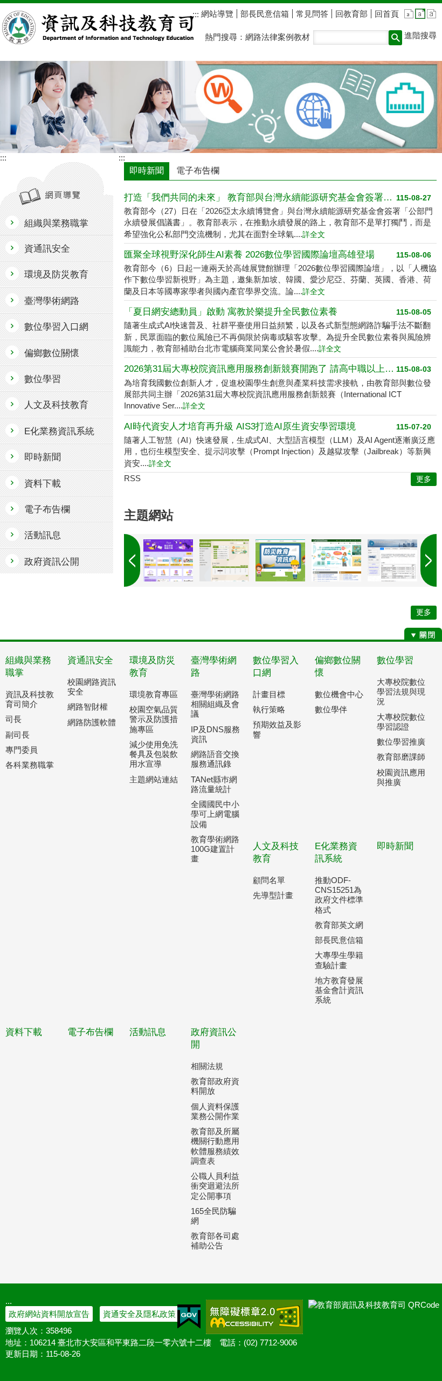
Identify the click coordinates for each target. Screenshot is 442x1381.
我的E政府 (189, 1317)
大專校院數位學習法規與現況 (401, 691)
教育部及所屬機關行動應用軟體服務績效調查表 (215, 1146)
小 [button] (408, 13)
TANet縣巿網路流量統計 (214, 784)
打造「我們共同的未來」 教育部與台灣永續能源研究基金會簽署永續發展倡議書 (260, 197)
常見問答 (312, 13)
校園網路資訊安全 (91, 686)
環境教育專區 (153, 694)
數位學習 (395, 660)
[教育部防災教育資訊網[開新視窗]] (280, 560)
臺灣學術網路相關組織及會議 (215, 704)
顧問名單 (269, 880)
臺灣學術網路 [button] (51, 301)
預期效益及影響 (277, 729)
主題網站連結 (153, 779)
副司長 (17, 734)
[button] (395, 37)
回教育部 (351, 13)
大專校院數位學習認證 (401, 721)
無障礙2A (254, 1317)
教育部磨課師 (401, 756)
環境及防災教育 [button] (56, 274)
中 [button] (420, 14)
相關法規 (207, 1066)
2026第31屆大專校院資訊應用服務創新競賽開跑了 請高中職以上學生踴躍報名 (260, 369)
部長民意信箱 (264, 13)
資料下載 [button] (42, 483)
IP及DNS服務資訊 (215, 734)
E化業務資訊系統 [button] (59, 431)
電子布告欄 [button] (47, 509)
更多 (423, 612)
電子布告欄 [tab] (197, 170)
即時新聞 (395, 846)
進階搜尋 (420, 35)
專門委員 (21, 749)
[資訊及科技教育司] (221, 107)
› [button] (132, 560)
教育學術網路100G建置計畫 (215, 849)
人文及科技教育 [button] (56, 405)
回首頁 (387, 13)
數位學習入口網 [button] (56, 327)
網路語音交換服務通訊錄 (215, 759)
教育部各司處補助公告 (215, 1240)
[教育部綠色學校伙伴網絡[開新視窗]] (336, 560)
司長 (13, 719)
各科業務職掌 (29, 764)
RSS (132, 478)
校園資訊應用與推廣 (401, 777)
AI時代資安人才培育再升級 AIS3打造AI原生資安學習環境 (240, 426)
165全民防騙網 (213, 1215)
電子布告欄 (90, 1032)
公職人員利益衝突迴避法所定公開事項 (215, 1185)
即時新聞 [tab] (146, 170)
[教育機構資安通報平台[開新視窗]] (392, 560)
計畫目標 (269, 694)
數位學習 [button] (42, 379)
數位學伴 (331, 709)
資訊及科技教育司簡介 (29, 699)
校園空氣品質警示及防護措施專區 (153, 719)
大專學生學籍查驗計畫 (339, 959)
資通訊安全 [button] (47, 249)
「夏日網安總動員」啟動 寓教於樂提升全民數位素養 (230, 312)
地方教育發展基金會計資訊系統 (339, 990)
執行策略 (269, 709)
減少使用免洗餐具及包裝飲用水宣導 (153, 754)
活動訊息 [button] (42, 535)
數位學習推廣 (401, 741)
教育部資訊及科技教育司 (99, 27)
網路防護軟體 (91, 722)
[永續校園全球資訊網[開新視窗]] (224, 560)
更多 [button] (423, 479)
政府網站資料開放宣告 (49, 1313)
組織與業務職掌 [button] (56, 223)
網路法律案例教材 (277, 36)
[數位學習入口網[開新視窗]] (168, 560)
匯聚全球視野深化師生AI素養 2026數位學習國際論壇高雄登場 (249, 254)
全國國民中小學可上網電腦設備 (215, 814)
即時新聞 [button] (42, 457)
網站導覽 (216, 13)
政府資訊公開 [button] (51, 562)
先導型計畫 (273, 895)
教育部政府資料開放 (215, 1086)
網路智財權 (87, 706)
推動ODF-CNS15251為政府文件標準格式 (339, 895)
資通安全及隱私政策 (139, 1313)
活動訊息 (147, 1032)
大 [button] (431, 13)
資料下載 (23, 1032)
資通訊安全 (90, 660)
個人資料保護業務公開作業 (215, 1111)
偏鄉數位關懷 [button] (51, 353)
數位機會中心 (339, 694)
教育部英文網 (339, 924)
